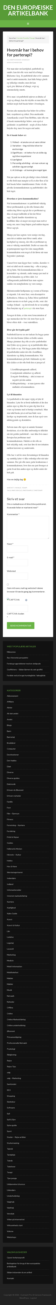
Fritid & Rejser (13, 837)
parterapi (27, 308)
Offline (10, 1007)
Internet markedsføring (17, 896)
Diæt (9, 766)
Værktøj (10, 1208)
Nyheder (10, 1002)
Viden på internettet (16, 1219)
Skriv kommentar (14, 62)
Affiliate (10, 702)
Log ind (33, 1298)
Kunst (9, 919)
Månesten (11, 652)
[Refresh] (26, 599)
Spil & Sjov (11, 1119)
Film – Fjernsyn (13, 813)
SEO (9, 1090)
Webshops (11, 1237)
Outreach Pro (26, 1295)
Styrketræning (13, 1143)
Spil (8, 1113)
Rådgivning (11, 1055)
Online (10, 1013)
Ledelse (10, 937)
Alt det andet (12, 713)
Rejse (9, 1060)
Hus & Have (12, 866)
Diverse (10, 772)
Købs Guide (12, 913)
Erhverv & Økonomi (15, 790)
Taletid (10, 1149)
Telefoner (11, 1166)
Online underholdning (16, 1025)
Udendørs (11, 1190)
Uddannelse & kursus (16, 1184)
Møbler (10, 978)
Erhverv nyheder (14, 796)
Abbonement (12, 696)
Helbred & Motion (14, 849)
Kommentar (13, 514)
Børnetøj (11, 737)
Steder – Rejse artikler (16, 1137)
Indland (10, 884)
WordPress (24, 1298)
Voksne (10, 1231)
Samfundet (11, 1084)
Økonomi (11, 1031)
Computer (11, 749)
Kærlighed (11, 908)
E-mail (10, 557)
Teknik (10, 1160)
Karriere (10, 902)
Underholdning (13, 1196)
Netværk (10, 996)
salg (8, 1072)
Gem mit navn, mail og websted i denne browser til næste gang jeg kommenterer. (26, 590)
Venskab (10, 1213)
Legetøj (10, 943)
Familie (18, 488)
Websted (11, 571)
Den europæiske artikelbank (28, 10)
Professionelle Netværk (17, 1043)
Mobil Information (14, 966)
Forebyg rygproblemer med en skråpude (24, 663)
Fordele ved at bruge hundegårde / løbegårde (26, 675)
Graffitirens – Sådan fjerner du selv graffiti (25, 669)
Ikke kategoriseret (15, 872)
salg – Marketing (14, 1078)
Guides (10, 843)
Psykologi (11, 1049)
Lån (8, 931)
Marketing (11, 955)
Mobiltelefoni (12, 972)
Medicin (10, 960)
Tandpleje (11, 1155)
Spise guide (12, 1125)
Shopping (11, 1096)
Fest (9, 807)
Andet (9, 719)
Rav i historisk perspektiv (17, 658)
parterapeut (28, 490)
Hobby (10, 860)
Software (11, 1108)
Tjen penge (12, 1178)
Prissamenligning (14, 1037)
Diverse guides (13, 778)
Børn (9, 731)
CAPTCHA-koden (15, 613)
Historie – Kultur (14, 855)
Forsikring (11, 831)
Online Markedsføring (16, 1019)
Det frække (11, 760)
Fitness (10, 819)
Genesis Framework (43, 1295)
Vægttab (10, 1202)
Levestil (10, 949)
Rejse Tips (11, 1066)
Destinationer (13, 754)
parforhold (17, 490)
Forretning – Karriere (16, 825)
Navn (10, 543)
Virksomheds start (15, 1225)
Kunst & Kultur (13, 925)
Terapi (24, 488)
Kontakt (10, 1278)
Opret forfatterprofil (15, 1257)
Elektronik (11, 784)
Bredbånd (11, 743)
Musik (9, 990)
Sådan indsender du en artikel (19, 1272)
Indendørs (11, 878)
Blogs (9, 725)
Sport (9, 1131)
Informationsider (14, 890)
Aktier (9, 707)
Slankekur (11, 1102)
